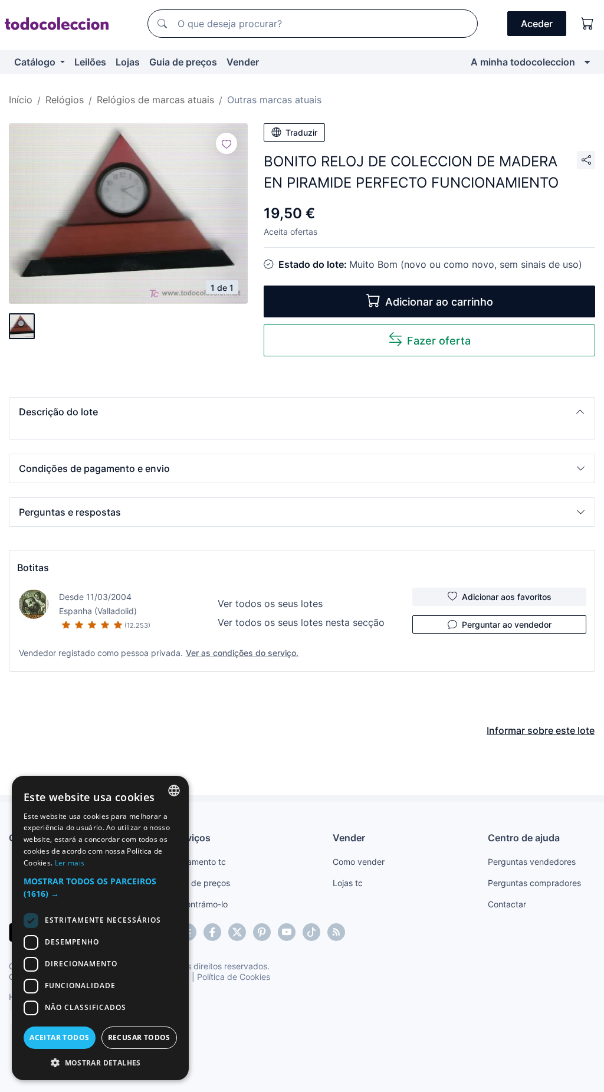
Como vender (359, 862)
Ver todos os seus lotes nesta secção (301, 622)
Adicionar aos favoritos (507, 597)
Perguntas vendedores (532, 862)
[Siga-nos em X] (237, 932)
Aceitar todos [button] (59, 1037)
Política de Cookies (233, 977)
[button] (302, 412)
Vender (242, 62)
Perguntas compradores (534, 883)
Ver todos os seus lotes (270, 603)
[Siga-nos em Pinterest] (262, 932)
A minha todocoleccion (523, 62)
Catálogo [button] (36, 62)
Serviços (191, 838)
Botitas (33, 567)
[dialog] (100, 928)
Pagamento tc (199, 862)
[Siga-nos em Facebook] (212, 932)
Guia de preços (183, 62)
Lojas (128, 62)
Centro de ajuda (524, 838)
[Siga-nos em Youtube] (287, 932)
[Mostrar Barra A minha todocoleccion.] (587, 62)
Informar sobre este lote (541, 730)
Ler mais (69, 863)
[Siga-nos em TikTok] (311, 932)
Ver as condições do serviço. (242, 653)
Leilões (90, 62)
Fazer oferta (439, 341)
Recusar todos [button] (139, 1037)
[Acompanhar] (226, 143)
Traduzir (301, 132)
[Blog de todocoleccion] (336, 932)
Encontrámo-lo (200, 904)
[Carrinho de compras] (587, 23)
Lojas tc (348, 883)
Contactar (507, 904)
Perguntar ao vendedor (507, 624)
